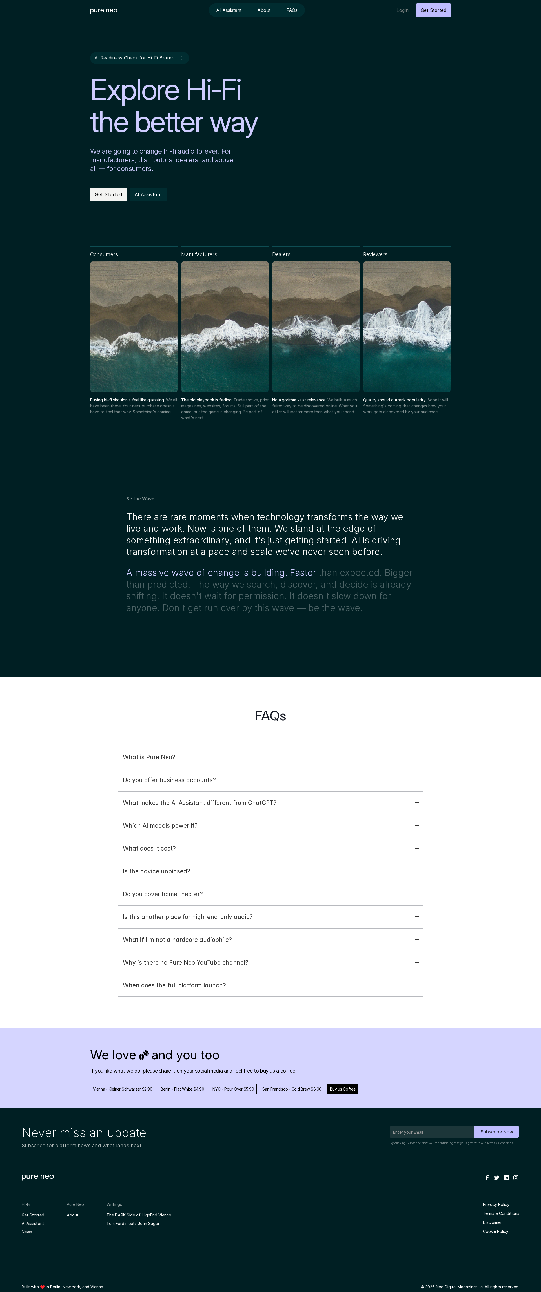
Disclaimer (492, 1222)
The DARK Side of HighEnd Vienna (139, 1215)
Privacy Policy (496, 1204)
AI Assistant (33, 1223)
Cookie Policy (495, 1231)
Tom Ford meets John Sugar (133, 1223)
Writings (114, 1204)
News (27, 1231)
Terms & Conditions (500, 1143)
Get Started (33, 1215)
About (73, 1215)
